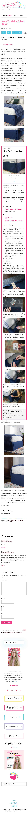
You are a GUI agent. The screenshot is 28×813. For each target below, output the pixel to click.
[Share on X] (9, 32)
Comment (3, 580)
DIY (9, 520)
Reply (3, 547)
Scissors (7, 219)
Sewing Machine (9, 217)
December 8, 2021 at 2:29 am (8, 552)
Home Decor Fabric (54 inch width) (13, 209)
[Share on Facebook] (3, 32)
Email (2, 606)
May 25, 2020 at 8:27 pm (6, 541)
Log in (20, 811)
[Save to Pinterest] (14, 32)
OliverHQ (20, 520)
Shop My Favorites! (14, 747)
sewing (10, 521)
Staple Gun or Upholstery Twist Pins (14, 220)
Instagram (10, 417)
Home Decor (14, 520)
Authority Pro (16, 809)
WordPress (15, 811)
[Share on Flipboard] (19, 32)
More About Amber (14, 685)
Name (3, 598)
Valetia (3, 540)
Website (3, 613)
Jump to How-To (7, 45)
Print (14, 181)
